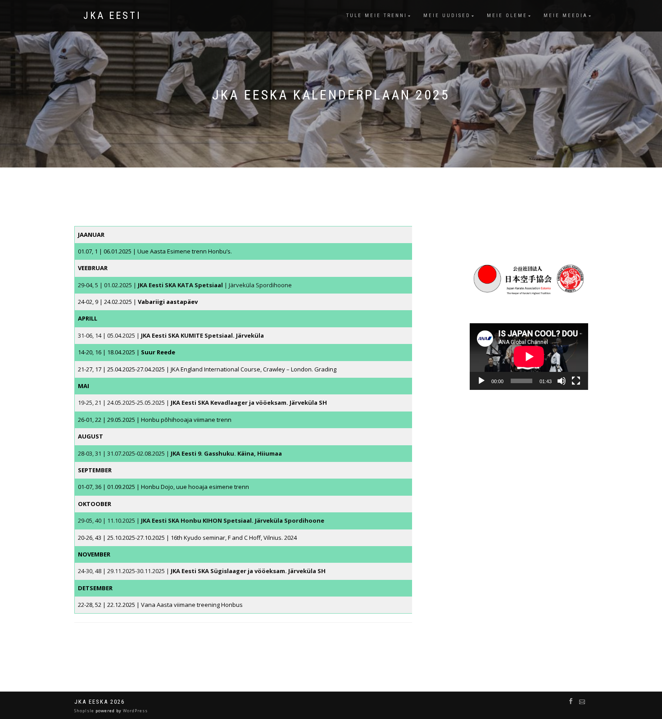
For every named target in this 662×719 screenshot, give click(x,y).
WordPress (135, 711)
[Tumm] (561, 380)
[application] (529, 356)
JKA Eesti (112, 15)
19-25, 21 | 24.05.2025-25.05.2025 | (202, 402)
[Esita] (481, 380)
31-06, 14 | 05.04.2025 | (171, 335)
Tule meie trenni (376, 15)
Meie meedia (566, 15)
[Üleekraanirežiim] (575, 380)
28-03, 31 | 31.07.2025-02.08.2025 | (180, 453)
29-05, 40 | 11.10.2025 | (201, 520)
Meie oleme (507, 15)
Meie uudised (447, 15)
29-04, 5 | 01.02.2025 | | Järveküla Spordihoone (185, 285)
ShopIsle (84, 711)
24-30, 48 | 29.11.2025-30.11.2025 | (202, 571)
